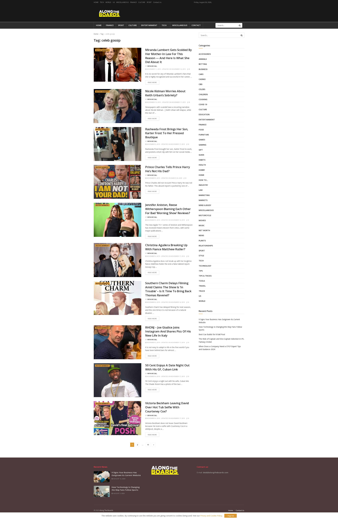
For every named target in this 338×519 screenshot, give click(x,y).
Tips (201, 271)
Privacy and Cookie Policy (211, 515)
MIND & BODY (205, 205)
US (114, 2)
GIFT (201, 150)
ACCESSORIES (205, 54)
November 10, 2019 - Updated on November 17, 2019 (166, 102)
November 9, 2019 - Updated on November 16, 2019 (165, 220)
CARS (201, 74)
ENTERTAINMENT (149, 25)
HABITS (202, 160)
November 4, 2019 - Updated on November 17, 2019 (165, 376)
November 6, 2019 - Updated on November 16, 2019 (165, 302)
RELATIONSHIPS (206, 245)
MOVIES (202, 220)
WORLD (108, 2)
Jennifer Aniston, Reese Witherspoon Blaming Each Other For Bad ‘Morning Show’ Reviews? (168, 209)
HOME (96, 2)
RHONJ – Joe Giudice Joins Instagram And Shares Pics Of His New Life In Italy (168, 331)
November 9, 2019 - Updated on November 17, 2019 (165, 144)
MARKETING (204, 195)
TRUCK (202, 291)
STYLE (201, 255)
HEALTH (202, 165)
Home (96, 34)
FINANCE (133, 2)
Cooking (203, 99)
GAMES (202, 139)
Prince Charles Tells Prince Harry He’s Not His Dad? (167, 169)
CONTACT (196, 25)
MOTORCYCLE (205, 215)
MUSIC (202, 225)
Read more (152, 82)
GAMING (202, 145)
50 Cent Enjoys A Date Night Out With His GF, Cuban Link (167, 367)
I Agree (230, 516)
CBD (200, 84)
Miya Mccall (152, 66)
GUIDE (201, 155)
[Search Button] (240, 25)
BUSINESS (203, 69)
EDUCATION (204, 114)
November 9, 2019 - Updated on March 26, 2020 (164, 178)
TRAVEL (202, 286)
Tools (202, 281)
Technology (205, 266)
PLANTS (202, 240)
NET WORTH (204, 230)
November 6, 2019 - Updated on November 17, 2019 (165, 256)
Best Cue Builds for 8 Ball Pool (212, 334)
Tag (101, 34)
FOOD (201, 129)
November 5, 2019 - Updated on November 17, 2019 (165, 342)
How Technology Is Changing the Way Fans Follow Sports (126, 488)
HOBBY (202, 170)
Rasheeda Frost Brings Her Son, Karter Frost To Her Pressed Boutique (166, 133)
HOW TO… (203, 180)
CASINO (202, 79)
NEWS (201, 235)
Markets (203, 200)
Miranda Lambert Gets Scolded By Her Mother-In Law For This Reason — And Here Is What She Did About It (168, 56)
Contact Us (157, 2)
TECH (102, 2)
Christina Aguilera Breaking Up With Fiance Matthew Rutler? (166, 247)
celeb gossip (110, 34)
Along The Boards (106, 510)
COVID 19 (203, 104)
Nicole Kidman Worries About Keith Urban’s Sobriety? (165, 93)
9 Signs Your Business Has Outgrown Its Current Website (126, 474)
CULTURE (141, 2)
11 (148, 445)
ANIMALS (203, 59)
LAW (201, 190)
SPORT (149, 2)
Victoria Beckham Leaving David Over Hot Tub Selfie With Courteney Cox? (167, 407)
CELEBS (202, 89)
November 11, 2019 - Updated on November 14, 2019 (166, 69)
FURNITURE (204, 134)
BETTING (203, 64)
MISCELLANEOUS (122, 2)
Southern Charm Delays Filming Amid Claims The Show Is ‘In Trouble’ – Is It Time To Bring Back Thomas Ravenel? (168, 289)
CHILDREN (203, 94)
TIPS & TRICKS (205, 276)
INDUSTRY (203, 185)
